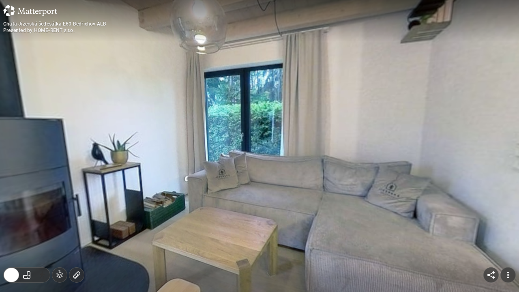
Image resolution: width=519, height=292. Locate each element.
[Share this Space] (491, 275)
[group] (26, 275)
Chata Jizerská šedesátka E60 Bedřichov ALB (54, 24)
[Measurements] (76, 275)
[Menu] (508, 275)
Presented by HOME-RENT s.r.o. (39, 30)
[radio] (11, 275)
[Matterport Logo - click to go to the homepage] (30, 10)
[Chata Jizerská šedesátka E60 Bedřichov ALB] (259, 146)
